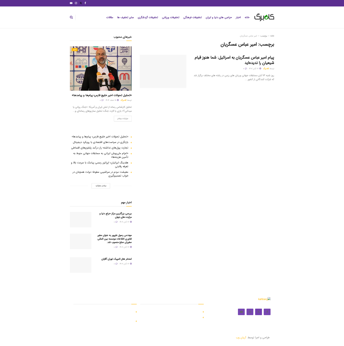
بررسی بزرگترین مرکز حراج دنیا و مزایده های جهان (115, 215)
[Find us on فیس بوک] (85, 3)
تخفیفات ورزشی (170, 17)
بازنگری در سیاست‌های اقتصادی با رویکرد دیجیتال (100, 142)
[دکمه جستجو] (71, 17)
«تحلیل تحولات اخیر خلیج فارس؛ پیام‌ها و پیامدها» (102, 95)
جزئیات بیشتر (121, 118)
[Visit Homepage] (264, 17)
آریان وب (241, 337)
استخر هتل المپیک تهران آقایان (116, 259)
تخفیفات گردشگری (148, 17)
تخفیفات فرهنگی (192, 17)
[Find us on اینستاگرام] (76, 3)
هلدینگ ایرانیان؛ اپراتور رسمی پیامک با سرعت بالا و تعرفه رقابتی (99, 165)
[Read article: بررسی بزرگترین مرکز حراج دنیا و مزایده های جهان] (80, 219)
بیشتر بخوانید (100, 185)
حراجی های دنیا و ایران (219, 17)
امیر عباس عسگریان (248, 36)
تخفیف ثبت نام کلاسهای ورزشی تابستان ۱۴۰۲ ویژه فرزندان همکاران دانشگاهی (105, 313)
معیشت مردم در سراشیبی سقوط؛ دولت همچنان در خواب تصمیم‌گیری (100, 174)
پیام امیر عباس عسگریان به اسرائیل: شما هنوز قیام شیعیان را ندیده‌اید (234, 60)
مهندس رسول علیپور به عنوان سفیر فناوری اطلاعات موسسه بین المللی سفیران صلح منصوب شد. (114, 238)
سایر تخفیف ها (125, 17)
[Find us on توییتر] (81, 3)
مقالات (109, 17)
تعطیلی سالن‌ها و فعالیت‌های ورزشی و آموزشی (107, 321)
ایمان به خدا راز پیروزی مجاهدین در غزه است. (174, 311)
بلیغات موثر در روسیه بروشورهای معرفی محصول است (170, 317)
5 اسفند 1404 (111, 100)
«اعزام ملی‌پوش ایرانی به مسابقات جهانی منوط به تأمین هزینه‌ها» (100, 155)
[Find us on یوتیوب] (71, 3)
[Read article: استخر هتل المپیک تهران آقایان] (80, 265)
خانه (247, 17)
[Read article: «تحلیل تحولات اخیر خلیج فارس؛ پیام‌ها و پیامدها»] (101, 68)
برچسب (263, 36)
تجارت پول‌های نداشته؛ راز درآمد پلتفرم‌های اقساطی (99, 148)
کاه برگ (266, 68)
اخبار (238, 17)
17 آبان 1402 (254, 68)
